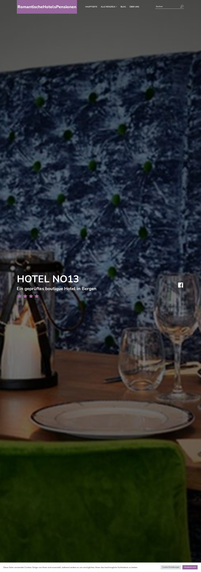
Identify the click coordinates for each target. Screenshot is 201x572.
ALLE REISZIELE (108, 6)
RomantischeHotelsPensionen (47, 7)
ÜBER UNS (134, 6)
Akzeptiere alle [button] (190, 567)
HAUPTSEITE (91, 6)
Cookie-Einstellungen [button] (170, 567)
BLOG (123, 6)
